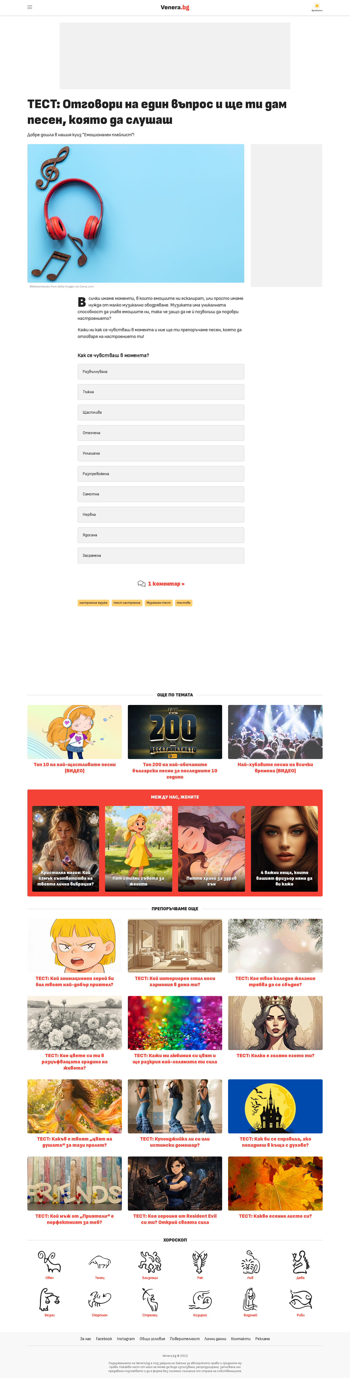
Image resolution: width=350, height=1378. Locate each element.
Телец (100, 1278)
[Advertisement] (175, 52)
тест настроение (127, 602)
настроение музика (93, 602)
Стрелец (149, 1315)
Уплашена (91, 453)
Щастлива (92, 412)
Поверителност (185, 1339)
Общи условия (152, 1339)
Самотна (91, 494)
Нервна (89, 515)
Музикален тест (159, 602)
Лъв (250, 1278)
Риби (301, 1315)
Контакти (240, 1339)
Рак (200, 1278)
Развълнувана (95, 372)
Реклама (262, 1339)
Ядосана (90, 535)
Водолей (250, 1315)
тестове (183, 602)
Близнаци (150, 1278)
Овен (49, 1278)
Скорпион (99, 1315)
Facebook (104, 1339)
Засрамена (92, 555)
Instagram (126, 1339)
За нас (85, 1339)
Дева (301, 1278)
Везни (50, 1315)
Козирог (200, 1315)
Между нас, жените (175, 797)
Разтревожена (96, 474)
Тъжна (88, 392)
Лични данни (215, 1339)
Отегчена (91, 433)
